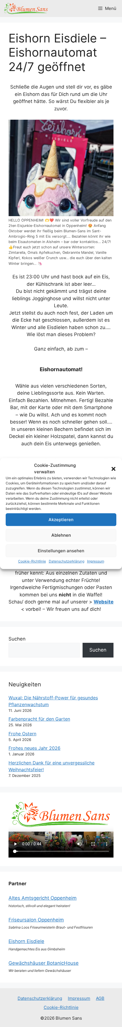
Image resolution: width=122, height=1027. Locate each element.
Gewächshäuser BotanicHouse (44, 963)
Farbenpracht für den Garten (39, 719)
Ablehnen (61, 535)
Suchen (17, 639)
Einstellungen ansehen (61, 550)
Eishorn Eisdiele (26, 941)
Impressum (95, 561)
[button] (113, 469)
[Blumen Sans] (26, 8)
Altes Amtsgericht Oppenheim (43, 898)
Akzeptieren (61, 519)
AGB (100, 998)
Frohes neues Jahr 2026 (34, 748)
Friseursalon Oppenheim (36, 920)
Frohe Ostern (22, 733)
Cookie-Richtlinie (32, 561)
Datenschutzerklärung (66, 561)
